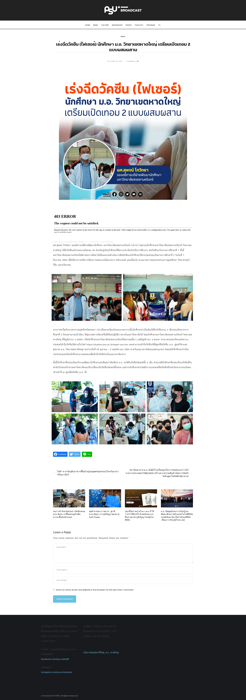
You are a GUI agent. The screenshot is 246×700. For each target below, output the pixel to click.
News (123, 36)
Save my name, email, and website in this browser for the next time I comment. (95, 590)
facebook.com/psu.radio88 (55, 659)
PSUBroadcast (57, 242)
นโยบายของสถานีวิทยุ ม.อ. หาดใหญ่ (101, 652)
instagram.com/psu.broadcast (56, 672)
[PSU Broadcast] (123, 10)
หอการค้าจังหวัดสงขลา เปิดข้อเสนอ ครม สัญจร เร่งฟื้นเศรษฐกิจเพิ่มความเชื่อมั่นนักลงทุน (69, 514)
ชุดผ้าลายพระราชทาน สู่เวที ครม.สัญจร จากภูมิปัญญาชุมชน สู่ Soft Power (104, 514)
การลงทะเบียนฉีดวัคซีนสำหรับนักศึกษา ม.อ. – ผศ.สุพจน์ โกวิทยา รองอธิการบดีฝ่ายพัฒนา (88, 242)
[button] (159, 25)
